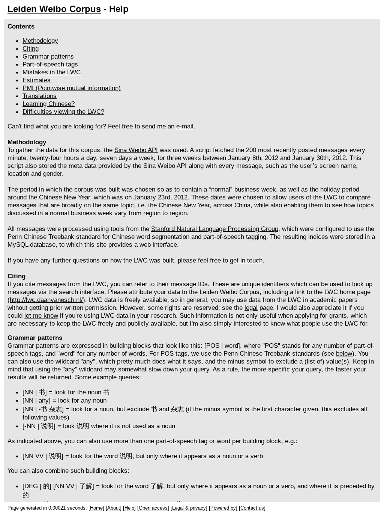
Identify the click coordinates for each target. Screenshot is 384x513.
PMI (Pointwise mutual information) (71, 88)
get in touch (246, 260)
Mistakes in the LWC (51, 72)
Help (129, 508)
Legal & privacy (189, 508)
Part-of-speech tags (50, 64)
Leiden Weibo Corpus (54, 9)
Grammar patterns (48, 56)
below (344, 353)
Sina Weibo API (136, 150)
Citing (30, 48)
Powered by (223, 508)
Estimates (36, 80)
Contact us (252, 508)
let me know (41, 315)
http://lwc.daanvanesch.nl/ (46, 299)
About (113, 508)
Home (96, 508)
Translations (39, 96)
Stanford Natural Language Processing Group (214, 228)
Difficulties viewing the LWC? (63, 111)
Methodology (40, 40)
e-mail (185, 126)
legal (251, 307)
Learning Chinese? (48, 103)
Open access (153, 508)
